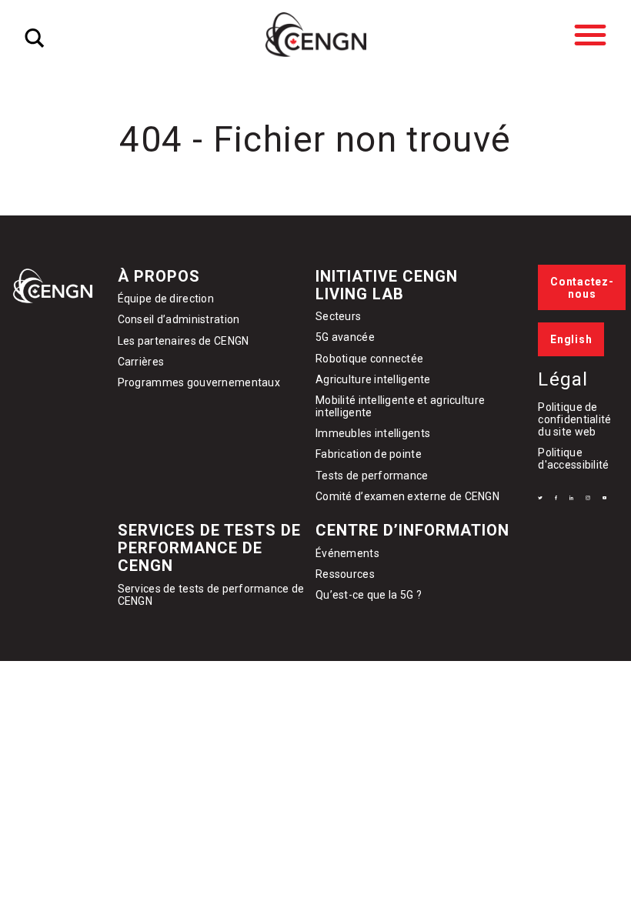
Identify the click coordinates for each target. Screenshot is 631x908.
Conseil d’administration (179, 319)
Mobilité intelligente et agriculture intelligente (400, 406)
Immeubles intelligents (373, 433)
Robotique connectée (369, 358)
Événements (347, 553)
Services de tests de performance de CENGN (209, 548)
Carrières (141, 362)
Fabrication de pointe (369, 454)
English (571, 339)
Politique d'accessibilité (573, 458)
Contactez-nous (581, 287)
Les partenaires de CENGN (183, 341)
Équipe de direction (166, 298)
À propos (159, 276)
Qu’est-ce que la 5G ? (369, 595)
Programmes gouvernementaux (199, 382)
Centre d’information (412, 530)
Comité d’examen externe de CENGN (407, 496)
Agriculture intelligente (373, 379)
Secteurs (338, 316)
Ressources (345, 574)
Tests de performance (372, 475)
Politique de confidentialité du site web (574, 419)
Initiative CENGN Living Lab (387, 285)
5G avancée (345, 337)
